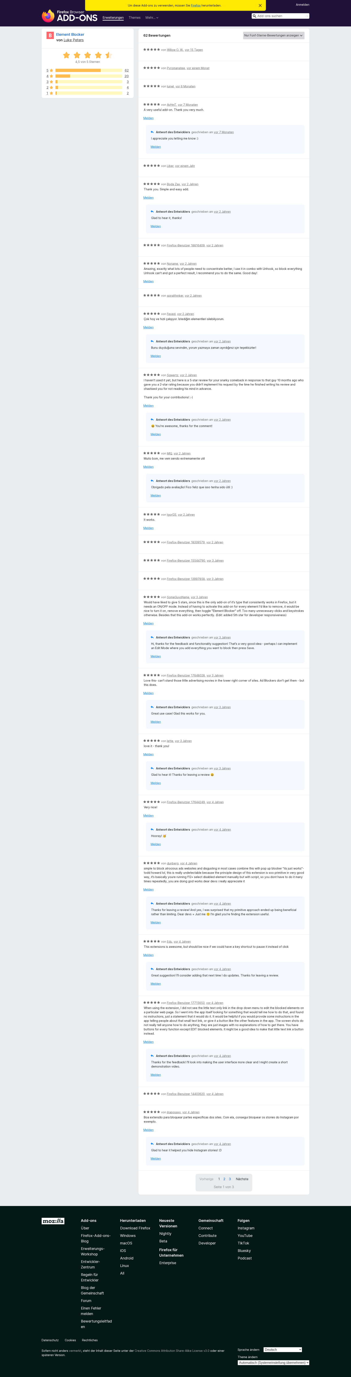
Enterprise (167, 1263)
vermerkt (75, 1350)
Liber (170, 166)
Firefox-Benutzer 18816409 (186, 245)
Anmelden (302, 4)
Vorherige (206, 1179)
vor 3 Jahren (215, 560)
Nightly (165, 1233)
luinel (170, 86)
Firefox (196, 5)
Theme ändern (248, 1357)
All (122, 1273)
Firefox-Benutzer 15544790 (186, 560)
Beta (163, 1241)
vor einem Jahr (185, 166)
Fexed (171, 314)
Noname (172, 263)
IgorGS (171, 514)
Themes (135, 17)
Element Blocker (70, 34)
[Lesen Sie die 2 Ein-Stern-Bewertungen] (88, 93)
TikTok (243, 1243)
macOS (126, 1243)
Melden (148, 118)
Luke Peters (74, 40)
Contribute (207, 1235)
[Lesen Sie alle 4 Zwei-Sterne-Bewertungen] (88, 87)
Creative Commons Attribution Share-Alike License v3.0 (172, 1350)
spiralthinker (175, 295)
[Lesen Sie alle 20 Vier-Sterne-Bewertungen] (88, 76)
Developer (207, 1243)
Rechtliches (90, 1340)
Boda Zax (173, 184)
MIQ (169, 453)
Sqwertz (172, 375)
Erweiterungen (113, 17)
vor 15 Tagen (194, 49)
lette (170, 741)
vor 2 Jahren (190, 184)
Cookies (70, 1340)
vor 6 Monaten (185, 86)
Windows (128, 1235)
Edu (169, 941)
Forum (86, 1301)
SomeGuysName (178, 597)
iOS (123, 1250)
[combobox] (280, 16)
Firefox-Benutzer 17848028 (186, 675)
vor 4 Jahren (215, 802)
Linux (124, 1266)
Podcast (245, 1258)
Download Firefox (135, 1228)
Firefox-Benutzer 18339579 (186, 542)
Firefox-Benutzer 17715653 (186, 1002)
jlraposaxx (174, 1112)
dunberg (173, 863)
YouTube (245, 1235)
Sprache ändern (248, 1349)
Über (85, 1228)
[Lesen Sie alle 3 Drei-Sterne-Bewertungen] (88, 81)
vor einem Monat (198, 68)
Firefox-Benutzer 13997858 (186, 579)
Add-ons (88, 1220)
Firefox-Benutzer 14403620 (186, 1094)
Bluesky (244, 1250)
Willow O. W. (175, 49)
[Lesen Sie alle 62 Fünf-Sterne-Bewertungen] (88, 70)
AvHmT (171, 104)
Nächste (242, 1179)
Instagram (246, 1228)
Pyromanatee (176, 68)
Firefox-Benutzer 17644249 (186, 802)
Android (126, 1258)
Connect (205, 1228)
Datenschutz (50, 1340)
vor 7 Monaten (188, 104)
